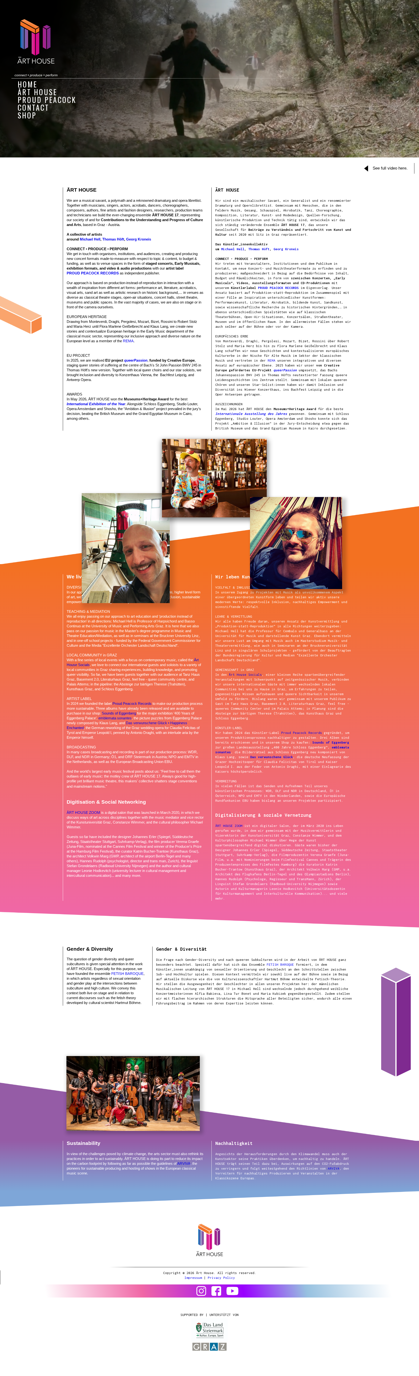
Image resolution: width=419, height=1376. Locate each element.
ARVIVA (183, 1163)
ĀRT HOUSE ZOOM (83, 812)
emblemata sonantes (115, 718)
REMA (128, 341)
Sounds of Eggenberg (119, 713)
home (27, 85)
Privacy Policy (221, 1278)
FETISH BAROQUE (127, 974)
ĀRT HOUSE (37, 92)
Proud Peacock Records (132, 703)
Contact (33, 108)
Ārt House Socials (245, 674)
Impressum (193, 1278)
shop (27, 116)
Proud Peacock (47, 100)
